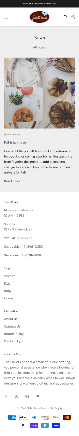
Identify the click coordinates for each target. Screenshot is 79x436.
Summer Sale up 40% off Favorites (39, 3)
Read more (12, 181)
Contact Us (12, 326)
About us (10, 319)
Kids (7, 283)
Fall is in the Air (16, 142)
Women (9, 276)
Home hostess (12, 134)
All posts (39, 47)
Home (8, 298)
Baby (8, 291)
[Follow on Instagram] (27, 396)
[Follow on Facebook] (6, 396)
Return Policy (14, 334)
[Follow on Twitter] (17, 396)
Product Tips (13, 341)
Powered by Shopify (51, 408)
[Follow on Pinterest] (38, 396)
